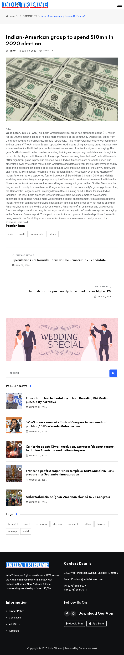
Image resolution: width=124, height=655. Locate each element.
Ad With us (15, 624)
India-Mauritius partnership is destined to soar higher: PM (70, 291)
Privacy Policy (16, 611)
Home (11, 16)
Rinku (12, 51)
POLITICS (52, 234)
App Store (98, 623)
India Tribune (55, 648)
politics (87, 524)
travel (27, 524)
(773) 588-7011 (78, 589)
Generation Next (88, 648)
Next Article (101, 287)
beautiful (13, 524)
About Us (14, 631)
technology (41, 524)
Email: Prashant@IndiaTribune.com (83, 579)
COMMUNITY (30, 16)
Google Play (76, 623)
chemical (57, 524)
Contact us (15, 618)
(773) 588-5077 (77, 585)
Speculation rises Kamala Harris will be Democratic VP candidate (59, 260)
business (101, 524)
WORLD (22, 234)
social (26, 531)
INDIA (10, 234)
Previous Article (24, 255)
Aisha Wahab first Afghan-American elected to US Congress (68, 497)
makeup (12, 531)
